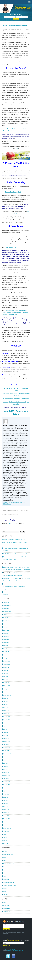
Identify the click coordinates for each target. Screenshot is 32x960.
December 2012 (7, 781)
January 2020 (6, 630)
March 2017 (6, 651)
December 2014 (7, 716)
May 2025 (5, 617)
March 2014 (6, 738)
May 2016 (5, 676)
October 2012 (6, 788)
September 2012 (7, 791)
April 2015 (5, 707)
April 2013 (5, 769)
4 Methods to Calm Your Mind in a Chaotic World (16, 398)
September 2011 (7, 828)
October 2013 (6, 750)
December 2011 (6, 818)
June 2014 (5, 729)
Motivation (5, 870)
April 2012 (5, 806)
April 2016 (5, 679)
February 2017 (6, 655)
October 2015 (6, 692)
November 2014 (7, 720)
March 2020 (6, 627)
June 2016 (5, 673)
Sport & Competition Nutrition (9, 885)
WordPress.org (6, 911)
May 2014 (5, 732)
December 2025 (7, 605)
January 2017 (6, 658)
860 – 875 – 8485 (10, 949)
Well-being (5, 894)
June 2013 (5, 763)
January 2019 (6, 636)
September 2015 (7, 695)
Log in (4, 902)
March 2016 (6, 682)
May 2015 (5, 704)
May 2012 (5, 803)
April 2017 (5, 648)
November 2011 (6, 822)
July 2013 (5, 760)
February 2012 (6, 812)
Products (5, 876)
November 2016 (7, 664)
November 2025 (7, 608)
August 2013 (6, 757)
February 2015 (6, 713)
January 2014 (6, 744)
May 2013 (5, 766)
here (17, 148)
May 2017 (5, 645)
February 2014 (6, 741)
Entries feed (6, 905)
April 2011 (5, 843)
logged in (11, 523)
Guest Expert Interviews (8, 863)
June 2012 (5, 800)
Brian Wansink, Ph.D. (11, 247)
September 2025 (7, 611)
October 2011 (6, 825)
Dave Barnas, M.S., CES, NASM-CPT (16, 29)
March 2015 (6, 710)
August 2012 (6, 794)
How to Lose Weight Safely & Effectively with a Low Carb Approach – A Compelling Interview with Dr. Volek (16, 586)
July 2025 (5, 614)
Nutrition (5, 873)
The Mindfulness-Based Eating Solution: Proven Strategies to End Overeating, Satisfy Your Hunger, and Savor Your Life (15, 312)
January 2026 (6, 602)
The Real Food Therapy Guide (13, 192)
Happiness (5, 866)
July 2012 (5, 797)
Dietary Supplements (8, 854)
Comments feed (6, 908)
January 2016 (6, 689)
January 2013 (6, 778)
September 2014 (7, 726)
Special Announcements (8, 882)
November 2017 (7, 642)
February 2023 (6, 624)
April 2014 (5, 735)
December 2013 (7, 747)
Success (5, 888)
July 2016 (5, 670)
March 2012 (6, 809)
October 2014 (6, 723)
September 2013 (7, 754)
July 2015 (5, 698)
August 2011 (6, 831)
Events (3, 509)
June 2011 (5, 837)
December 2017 (7, 639)
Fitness (4, 860)
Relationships (6, 879)
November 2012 (7, 784)
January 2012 (6, 815)
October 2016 (6, 667)
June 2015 (5, 701)
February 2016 (6, 685)
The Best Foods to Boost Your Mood (10, 514)
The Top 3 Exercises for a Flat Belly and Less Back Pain (15, 553)
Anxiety (5, 851)
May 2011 (5, 840)
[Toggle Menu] (29, 2)
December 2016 (7, 661)
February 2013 (6, 775)
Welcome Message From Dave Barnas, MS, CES (14, 539)
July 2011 (5, 834)
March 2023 (6, 621)
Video (4, 891)
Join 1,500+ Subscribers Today (16, 412)
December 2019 (7, 633)
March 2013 (6, 772)
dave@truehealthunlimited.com (15, 950)
